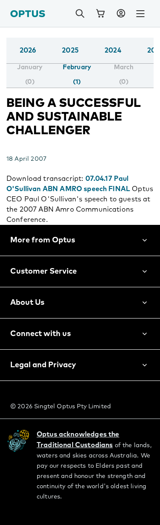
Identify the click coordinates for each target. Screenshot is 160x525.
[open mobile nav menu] (140, 13)
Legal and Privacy (43, 365)
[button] (121, 13)
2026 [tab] (28, 50)
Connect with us (40, 334)
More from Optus (42, 240)
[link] (100, 13)
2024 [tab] (113, 50)
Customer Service (43, 271)
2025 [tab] (70, 50)
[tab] (29, 75)
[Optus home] (27, 13)
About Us (27, 303)
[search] (80, 13)
